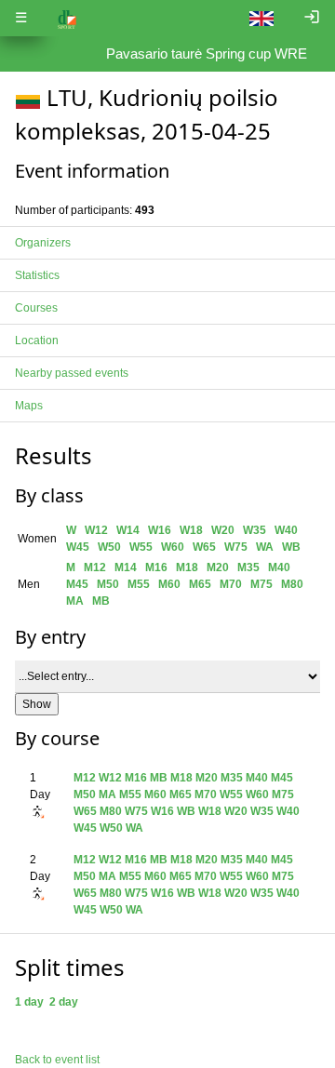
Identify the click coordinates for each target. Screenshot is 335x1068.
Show (36, 704)
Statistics (37, 275)
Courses (36, 307)
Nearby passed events (71, 373)
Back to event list (57, 1059)
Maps (29, 405)
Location (37, 340)
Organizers (43, 242)
